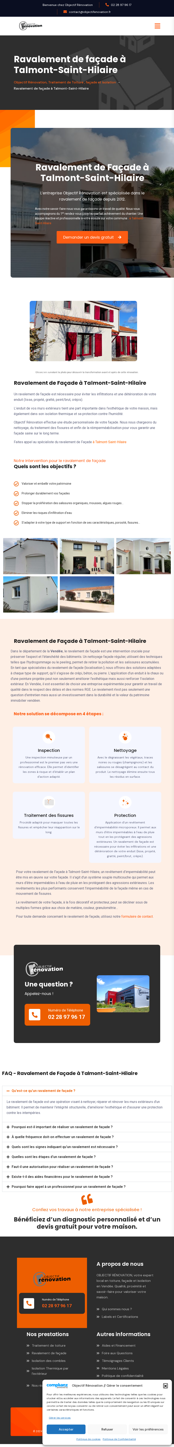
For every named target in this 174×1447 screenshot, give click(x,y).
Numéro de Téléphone (65, 1010)
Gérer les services (60, 1417)
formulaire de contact (137, 916)
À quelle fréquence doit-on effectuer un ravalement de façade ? (63, 1137)
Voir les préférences (148, 1429)
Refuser (107, 1429)
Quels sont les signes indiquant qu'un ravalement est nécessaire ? (65, 1147)
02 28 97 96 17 (121, 5)
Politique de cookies (88, 1439)
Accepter (66, 1429)
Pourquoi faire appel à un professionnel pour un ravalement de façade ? (69, 1187)
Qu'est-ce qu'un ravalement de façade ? (43, 1091)
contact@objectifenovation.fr (90, 12)
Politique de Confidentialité (119, 1439)
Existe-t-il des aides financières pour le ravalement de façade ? (62, 1177)
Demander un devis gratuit (88, 237)
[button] (165, 1385)
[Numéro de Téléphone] (34, 1014)
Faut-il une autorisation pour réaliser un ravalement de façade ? (62, 1167)
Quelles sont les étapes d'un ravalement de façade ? (54, 1157)
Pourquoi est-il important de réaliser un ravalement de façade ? (62, 1127)
